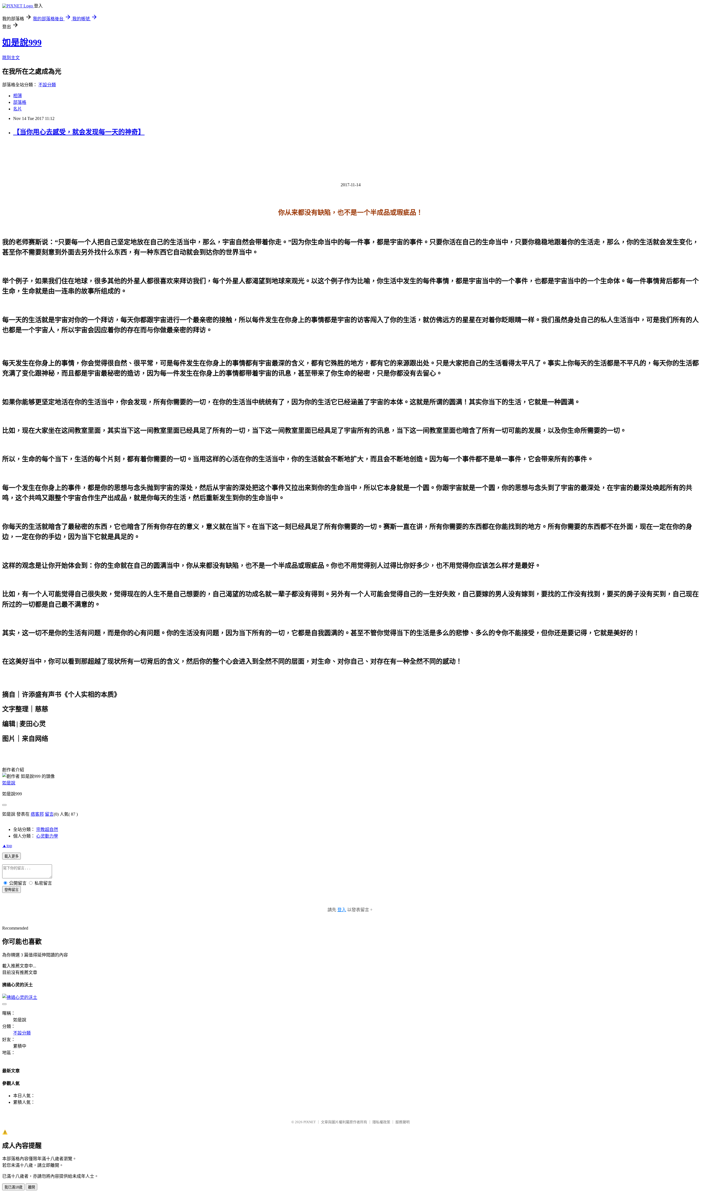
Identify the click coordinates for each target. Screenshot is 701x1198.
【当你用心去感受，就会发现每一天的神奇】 (79, 132)
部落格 (19, 102)
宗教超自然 (47, 829)
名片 (17, 109)
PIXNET (309, 1122)
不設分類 (47, 84)
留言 (49, 814)
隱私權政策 (381, 1122)
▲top (7, 845)
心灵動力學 (47, 836)
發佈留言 (11, 890)
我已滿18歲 (13, 1187)
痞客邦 (37, 814)
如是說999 (22, 42)
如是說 (8, 783)
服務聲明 (402, 1122)
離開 (31, 1187)
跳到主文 (11, 57)
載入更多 (11, 856)
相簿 (17, 95)
